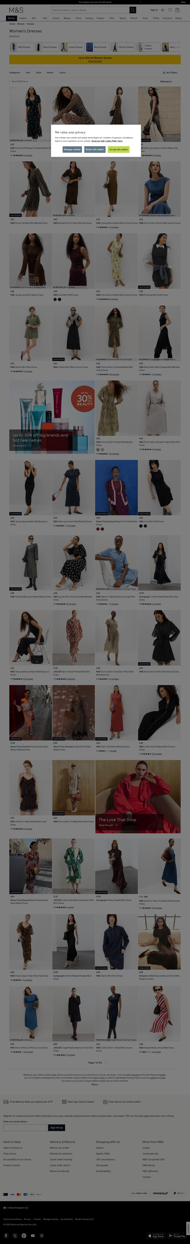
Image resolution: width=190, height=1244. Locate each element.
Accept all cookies (118, 149)
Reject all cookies (95, 149)
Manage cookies (72, 149)
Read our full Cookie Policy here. (107, 141)
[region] (96, 140)
